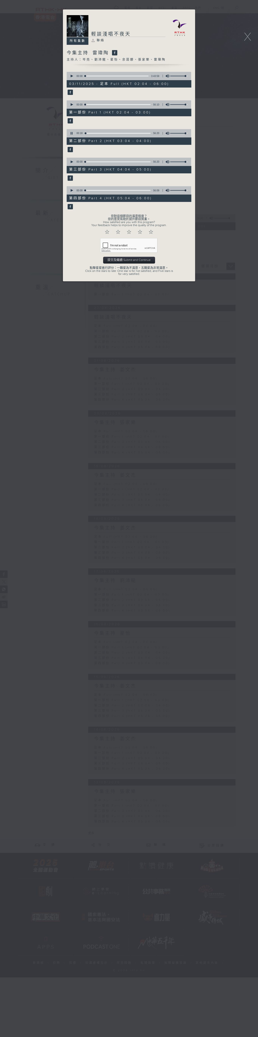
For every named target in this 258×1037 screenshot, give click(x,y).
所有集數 (78, 41)
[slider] (178, 76)
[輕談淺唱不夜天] (70, 92)
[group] (166, 76)
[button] (71, 76)
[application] (128, 76)
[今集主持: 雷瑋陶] (114, 53)
